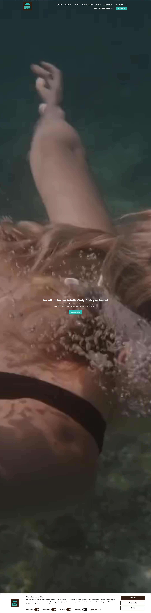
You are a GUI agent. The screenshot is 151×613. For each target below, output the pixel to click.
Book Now (121, 8)
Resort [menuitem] (59, 4)
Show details (94, 609)
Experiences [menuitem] (108, 4)
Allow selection (133, 603)
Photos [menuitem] (77, 4)
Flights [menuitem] (98, 4)
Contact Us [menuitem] (119, 4)
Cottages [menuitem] (68, 4)
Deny (132, 608)
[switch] (51, 609)
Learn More (75, 312)
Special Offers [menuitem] (87, 4)
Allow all (133, 597)
